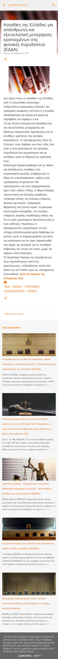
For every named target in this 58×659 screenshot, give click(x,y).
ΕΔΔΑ (7, 287)
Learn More (24, 656)
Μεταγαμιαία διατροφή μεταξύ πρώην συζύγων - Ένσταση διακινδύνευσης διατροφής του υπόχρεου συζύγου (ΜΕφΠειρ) (26, 603)
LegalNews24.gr (18, 4)
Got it (37, 656)
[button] (5, 59)
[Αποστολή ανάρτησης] (5, 283)
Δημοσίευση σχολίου (14, 314)
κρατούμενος (32, 287)
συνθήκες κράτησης (14, 291)
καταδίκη (17, 287)
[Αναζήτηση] (54, 4)
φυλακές (32, 291)
